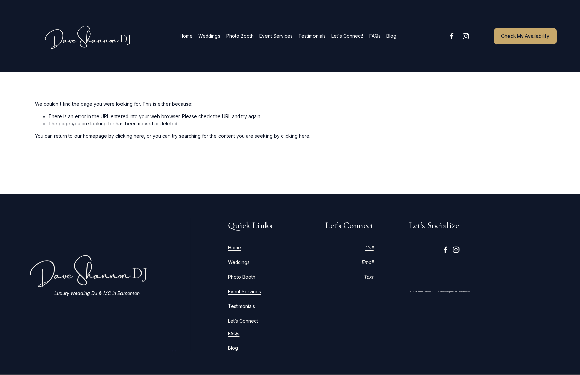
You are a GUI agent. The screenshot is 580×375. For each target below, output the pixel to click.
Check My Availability (525, 36)
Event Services (276, 36)
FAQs (375, 36)
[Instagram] (466, 36)
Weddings (209, 36)
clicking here (129, 136)
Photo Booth (240, 36)
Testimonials (312, 36)
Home (186, 36)
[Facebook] (452, 36)
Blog (391, 36)
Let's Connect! (347, 36)
